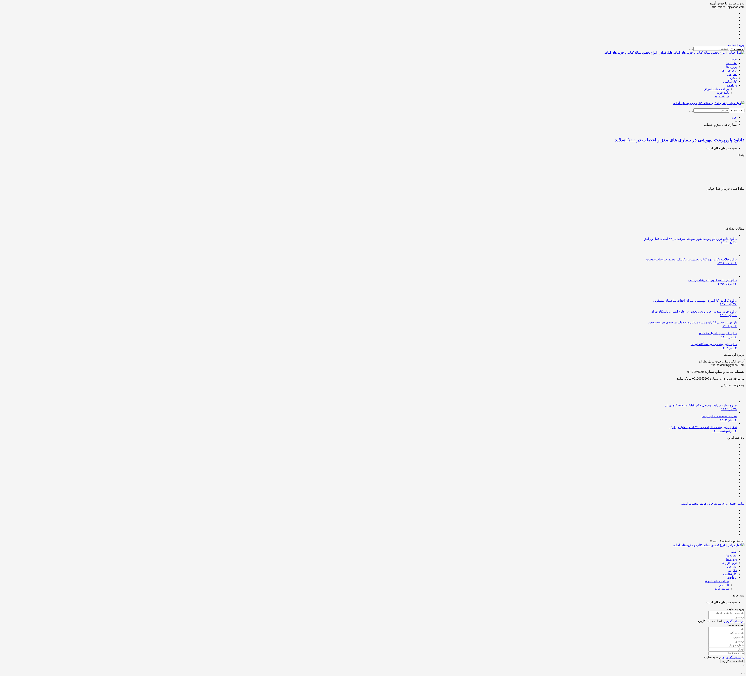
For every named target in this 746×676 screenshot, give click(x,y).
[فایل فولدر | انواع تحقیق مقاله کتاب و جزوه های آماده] (708, 103)
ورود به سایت (735, 624)
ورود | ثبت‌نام (736, 44)
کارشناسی (730, 81)
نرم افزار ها (729, 70)
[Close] (742, 673)
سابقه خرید (722, 96)
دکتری (733, 77)
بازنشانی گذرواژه (733, 621)
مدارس (732, 74)
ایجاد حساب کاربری (732, 661)
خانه (734, 59)
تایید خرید (723, 92)
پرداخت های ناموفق (716, 89)
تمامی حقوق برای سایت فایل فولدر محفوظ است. (712, 503)
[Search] (691, 49)
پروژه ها (731, 66)
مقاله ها (731, 63)
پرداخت (732, 85)
